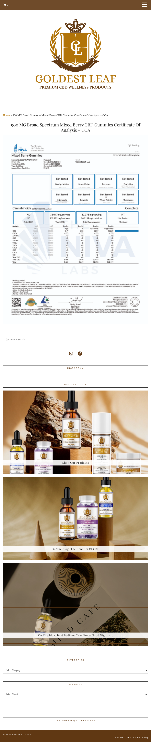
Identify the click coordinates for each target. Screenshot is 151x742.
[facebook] (80, 353)
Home (6, 115)
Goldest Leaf (21, 735)
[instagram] (71, 353)
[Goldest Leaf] (75, 53)
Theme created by (131, 737)
